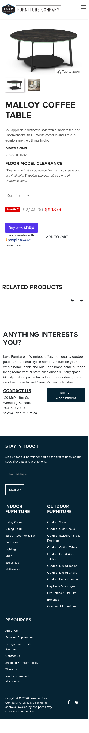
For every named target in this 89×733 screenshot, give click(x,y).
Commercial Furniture (61, 606)
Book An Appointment (19, 637)
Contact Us (12, 656)
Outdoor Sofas (57, 522)
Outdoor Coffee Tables (62, 547)
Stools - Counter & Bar (20, 536)
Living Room (13, 522)
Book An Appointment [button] (66, 395)
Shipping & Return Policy (21, 663)
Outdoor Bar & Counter (62, 579)
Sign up (15, 489)
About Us (11, 631)
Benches (53, 599)
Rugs (8, 556)
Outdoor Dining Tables (62, 566)
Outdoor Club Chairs (61, 529)
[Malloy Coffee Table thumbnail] (14, 85)
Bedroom (11, 542)
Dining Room (13, 529)
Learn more (13, 245)
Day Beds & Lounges (61, 586)
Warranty (11, 669)
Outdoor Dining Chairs (62, 573)
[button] (72, 300)
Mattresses (12, 569)
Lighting (10, 549)
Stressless (12, 563)
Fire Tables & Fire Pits (61, 593)
